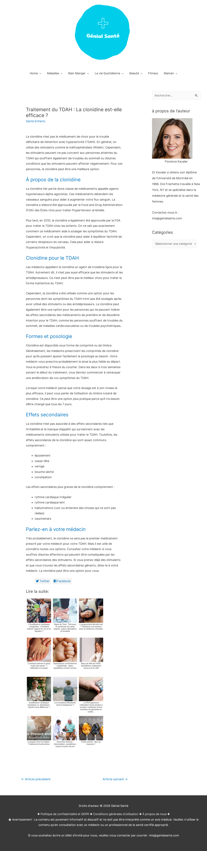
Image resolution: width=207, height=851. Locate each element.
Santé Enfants (35, 121)
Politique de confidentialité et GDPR (65, 814)
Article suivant (115, 779)
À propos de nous (154, 814)
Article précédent (35, 779)
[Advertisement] (176, 316)
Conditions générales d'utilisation (115, 814)
